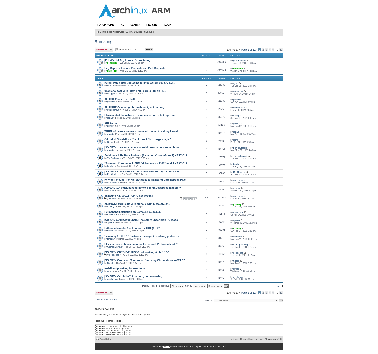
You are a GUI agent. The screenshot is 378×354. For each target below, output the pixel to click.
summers (237, 236)
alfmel (110, 126)
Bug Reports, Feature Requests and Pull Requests (134, 68)
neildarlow (112, 231)
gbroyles (111, 101)
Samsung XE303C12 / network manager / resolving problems (141, 236)
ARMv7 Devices (134, 32)
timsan (112, 198)
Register (152, 24)
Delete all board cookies (251, 339)
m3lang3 (111, 206)
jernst (110, 271)
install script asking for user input (125, 268)
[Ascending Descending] (218, 286)
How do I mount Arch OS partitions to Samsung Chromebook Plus (145, 179)
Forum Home (105, 24)
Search (135, 24)
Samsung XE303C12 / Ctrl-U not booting (128, 195)
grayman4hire (239, 60)
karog (236, 115)
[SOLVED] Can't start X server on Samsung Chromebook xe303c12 (144, 260)
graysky (237, 204)
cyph (109, 85)
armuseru (238, 180)
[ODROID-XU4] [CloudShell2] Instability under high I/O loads (141, 219)
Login (168, 24)
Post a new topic (100, 49)
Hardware (119, 32)
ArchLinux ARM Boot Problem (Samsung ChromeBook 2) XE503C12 (145, 155)
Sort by (189, 286)
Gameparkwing (114, 247)
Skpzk (110, 263)
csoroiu (110, 190)
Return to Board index (107, 300)
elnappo (111, 93)
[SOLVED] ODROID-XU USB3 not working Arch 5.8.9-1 (137, 252)
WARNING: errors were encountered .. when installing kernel (141, 131)
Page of (248, 49)
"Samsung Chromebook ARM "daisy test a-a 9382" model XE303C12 (145, 163)
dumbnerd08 (113, 110)
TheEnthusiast (114, 158)
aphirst (110, 222)
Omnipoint (112, 182)
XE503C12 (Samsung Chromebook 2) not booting (134, 107)
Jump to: (208, 300)
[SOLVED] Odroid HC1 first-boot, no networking (133, 276)
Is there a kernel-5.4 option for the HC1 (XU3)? (132, 228)
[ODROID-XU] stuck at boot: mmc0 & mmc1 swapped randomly (142, 187)
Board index (106, 32)
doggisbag (114, 255)
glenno (236, 124)
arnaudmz (238, 91)
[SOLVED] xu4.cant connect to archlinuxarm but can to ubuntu (142, 147)
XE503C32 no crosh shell (119, 99)
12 (281, 49)
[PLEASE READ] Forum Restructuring (127, 60)
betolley (111, 166)
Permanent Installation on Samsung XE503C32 (132, 211)
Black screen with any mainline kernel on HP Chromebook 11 (141, 244)
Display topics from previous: (156, 286)
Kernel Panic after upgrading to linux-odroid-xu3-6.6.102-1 (139, 82)
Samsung (149, 32)
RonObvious (113, 174)
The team (233, 339)
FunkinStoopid (240, 148)
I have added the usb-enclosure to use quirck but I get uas (139, 115)
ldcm (109, 142)
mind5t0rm (112, 214)
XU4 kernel (111, 123)
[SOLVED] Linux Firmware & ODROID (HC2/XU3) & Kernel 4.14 (142, 171)
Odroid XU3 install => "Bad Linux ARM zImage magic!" (137, 139)
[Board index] (134, 16)
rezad (110, 118)
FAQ (122, 24)
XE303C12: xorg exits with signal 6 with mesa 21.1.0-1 (137, 203)
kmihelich (112, 71)
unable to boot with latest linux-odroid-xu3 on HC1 (135, 90)
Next (279, 286)
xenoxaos (112, 63)
